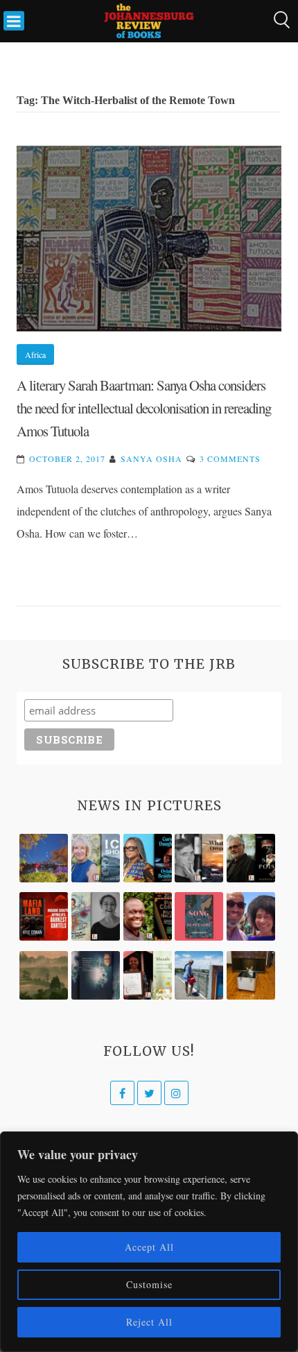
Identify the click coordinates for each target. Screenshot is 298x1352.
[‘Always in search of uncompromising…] (199, 858)
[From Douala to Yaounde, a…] (43, 975)
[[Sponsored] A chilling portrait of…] (43, 916)
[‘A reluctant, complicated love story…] (95, 858)
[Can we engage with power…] (251, 858)
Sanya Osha (151, 458)
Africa (35, 354)
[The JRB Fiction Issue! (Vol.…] (43, 858)
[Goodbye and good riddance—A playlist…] (251, 975)
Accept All (149, 1246)
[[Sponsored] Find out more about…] (199, 916)
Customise (149, 1284)
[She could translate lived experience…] (251, 916)
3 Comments (230, 458)
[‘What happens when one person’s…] (147, 916)
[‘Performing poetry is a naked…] (95, 916)
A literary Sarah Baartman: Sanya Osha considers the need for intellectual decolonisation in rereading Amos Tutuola (144, 408)
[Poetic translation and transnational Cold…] (95, 975)
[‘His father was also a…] (147, 975)
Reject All (149, 1321)
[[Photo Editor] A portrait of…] (199, 975)
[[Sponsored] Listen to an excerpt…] (147, 858)
